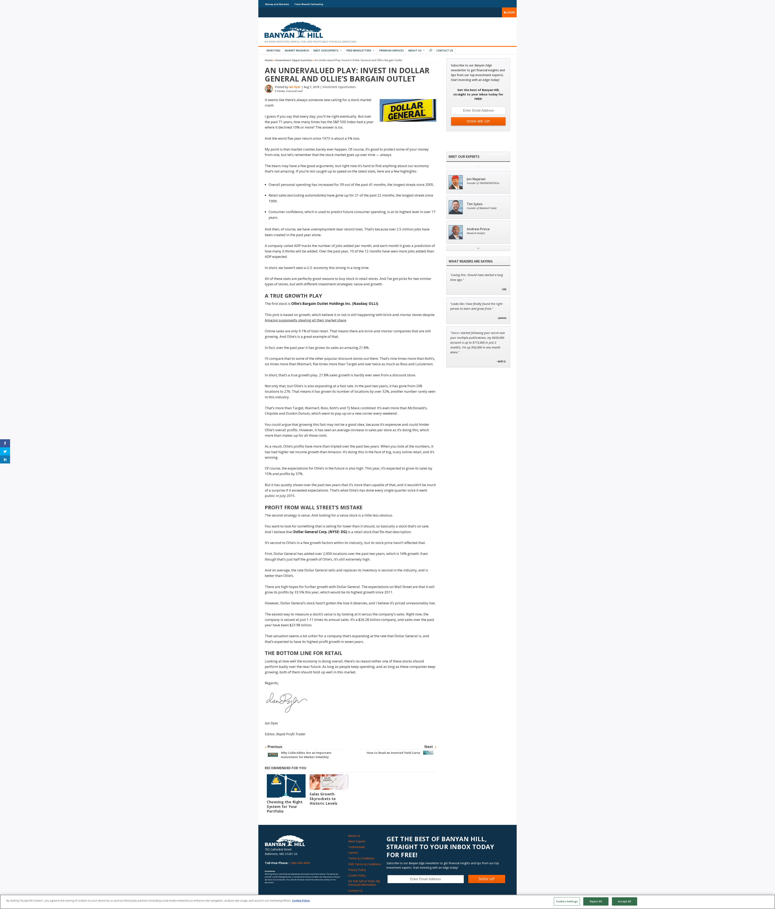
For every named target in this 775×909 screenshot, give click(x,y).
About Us (415, 50)
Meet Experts (357, 841)
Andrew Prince (478, 229)
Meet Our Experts (325, 50)
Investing (273, 50)
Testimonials (356, 847)
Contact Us (444, 50)
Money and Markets (277, 4)
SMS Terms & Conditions (364, 864)
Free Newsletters (358, 50)
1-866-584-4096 (299, 863)
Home (269, 60)
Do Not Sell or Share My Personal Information (364, 883)
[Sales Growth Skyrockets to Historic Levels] (329, 782)
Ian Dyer (295, 87)
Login (510, 12)
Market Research (297, 50)
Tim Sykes (475, 204)
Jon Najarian (476, 179)
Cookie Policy (357, 875)
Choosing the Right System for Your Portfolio (285, 806)
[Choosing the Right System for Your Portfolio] (286, 785)
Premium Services (391, 50)
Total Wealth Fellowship (308, 4)
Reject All (596, 901)
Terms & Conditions (361, 858)
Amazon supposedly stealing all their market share (305, 320)
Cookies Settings (567, 901)
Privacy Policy (357, 870)
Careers (353, 853)
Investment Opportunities (293, 60)
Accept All (624, 901)
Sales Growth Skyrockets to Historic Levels (323, 799)
